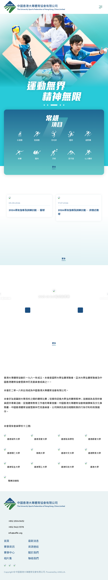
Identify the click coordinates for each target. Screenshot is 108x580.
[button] (44, 105)
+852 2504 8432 (16, 521)
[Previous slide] (45, 259)
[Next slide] (52, 259)
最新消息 (33, 541)
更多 (54, 167)
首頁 (6, 541)
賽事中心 (9, 552)
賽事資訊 (9, 546)
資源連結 (33, 546)
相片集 (8, 558)
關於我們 (33, 552)
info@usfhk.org (15, 533)
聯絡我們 (33, 558)
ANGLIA (61, 572)
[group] (29, 206)
